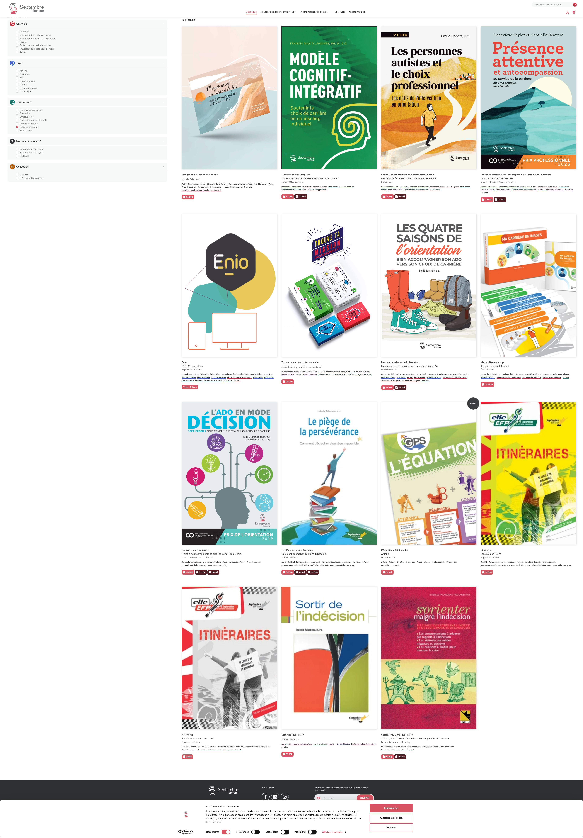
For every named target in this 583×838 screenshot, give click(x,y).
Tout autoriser (391, 808)
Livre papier (26, 91)
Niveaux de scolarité (28, 141)
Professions (26, 130)
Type (19, 63)
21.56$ (501, 199)
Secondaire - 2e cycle (31, 152)
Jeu (22, 77)
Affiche (23, 71)
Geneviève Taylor (507, 182)
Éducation (25, 113)
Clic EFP (24, 174)
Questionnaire (27, 81)
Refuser (391, 827)
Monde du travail (29, 123)
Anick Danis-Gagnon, (292, 367)
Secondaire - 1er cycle (31, 149)
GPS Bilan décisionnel (31, 178)
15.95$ (302, 572)
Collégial (24, 156)
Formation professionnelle (34, 120)
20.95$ (388, 756)
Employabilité (27, 117)
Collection (22, 166)
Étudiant (24, 32)
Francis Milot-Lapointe (292, 182)
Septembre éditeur (191, 369)
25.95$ (289, 572)
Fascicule (25, 74)
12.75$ (401, 756)
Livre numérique (28, 88)
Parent (23, 42)
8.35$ (189, 756)
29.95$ (189, 197)
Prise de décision (29, 127)
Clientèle (21, 23)
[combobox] (552, 5)
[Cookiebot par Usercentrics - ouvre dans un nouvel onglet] (186, 832)
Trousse (24, 84)
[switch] (255, 832)
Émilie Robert (387, 182)
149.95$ (489, 384)
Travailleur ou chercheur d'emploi (37, 49)
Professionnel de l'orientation (35, 45)
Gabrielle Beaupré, (490, 182)
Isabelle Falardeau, (390, 742)
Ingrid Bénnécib (388, 369)
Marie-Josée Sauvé (312, 367)
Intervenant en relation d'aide (35, 35)
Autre (23, 52)
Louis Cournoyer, (190, 557)
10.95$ (488, 572)
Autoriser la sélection (391, 817)
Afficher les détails (332, 832)
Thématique (23, 102)
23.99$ (302, 196)
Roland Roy (405, 742)
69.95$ (289, 381)
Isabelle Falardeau (191, 179)
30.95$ (189, 572)
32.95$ (289, 196)
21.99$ (402, 196)
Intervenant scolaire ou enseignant (38, 38)
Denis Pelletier (388, 557)
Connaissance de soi (31, 110)
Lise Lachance (205, 557)
